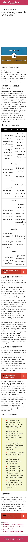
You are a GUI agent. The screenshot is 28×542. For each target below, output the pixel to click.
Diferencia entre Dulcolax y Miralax (13, 531)
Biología (5, 522)
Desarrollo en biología (17, 524)
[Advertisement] (14, 30)
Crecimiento (6, 524)
